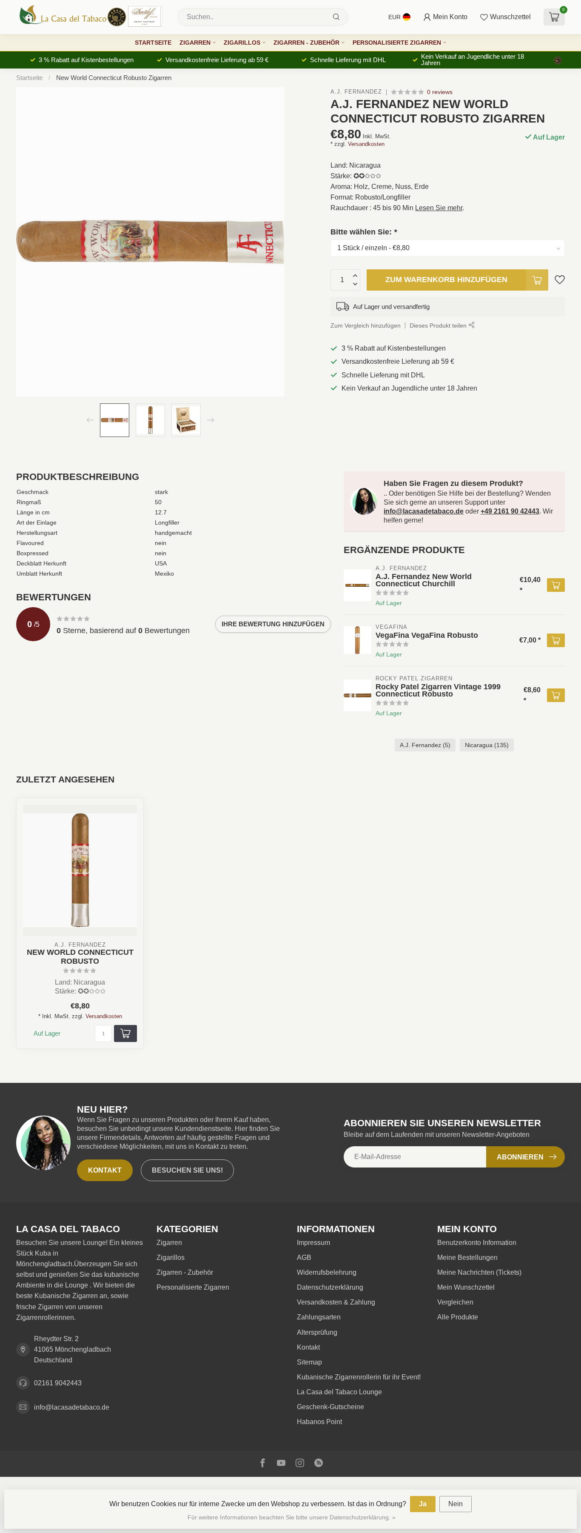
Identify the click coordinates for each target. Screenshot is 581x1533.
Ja (423, 1503)
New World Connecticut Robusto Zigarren (113, 77)
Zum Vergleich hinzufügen (365, 325)
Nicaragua (487, 745)
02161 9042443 (58, 1383)
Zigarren (195, 42)
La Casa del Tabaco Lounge (339, 1392)
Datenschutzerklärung (330, 1287)
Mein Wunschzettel (466, 1287)
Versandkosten (366, 143)
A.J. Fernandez (356, 92)
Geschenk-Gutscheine (330, 1406)
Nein (455, 1503)
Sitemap (309, 1362)
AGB (304, 1257)
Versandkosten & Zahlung (336, 1302)
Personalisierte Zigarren (397, 42)
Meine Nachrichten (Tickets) (479, 1272)
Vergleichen (455, 1302)
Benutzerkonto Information (476, 1242)
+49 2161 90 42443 (510, 511)
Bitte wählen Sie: (363, 231)
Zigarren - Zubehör (306, 42)
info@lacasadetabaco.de (424, 511)
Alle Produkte (457, 1317)
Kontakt (105, 1170)
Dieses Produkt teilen (439, 325)
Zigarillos (242, 42)
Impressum (313, 1242)
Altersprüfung (317, 1332)
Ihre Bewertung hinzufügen (273, 624)
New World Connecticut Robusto (80, 956)
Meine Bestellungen (467, 1257)
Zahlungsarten (319, 1317)
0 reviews (440, 91)
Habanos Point (319, 1421)
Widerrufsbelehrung (326, 1272)
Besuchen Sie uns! (187, 1170)
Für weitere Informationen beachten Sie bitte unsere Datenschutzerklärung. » (292, 1517)
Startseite (153, 42)
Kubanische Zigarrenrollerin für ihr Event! (359, 1377)
